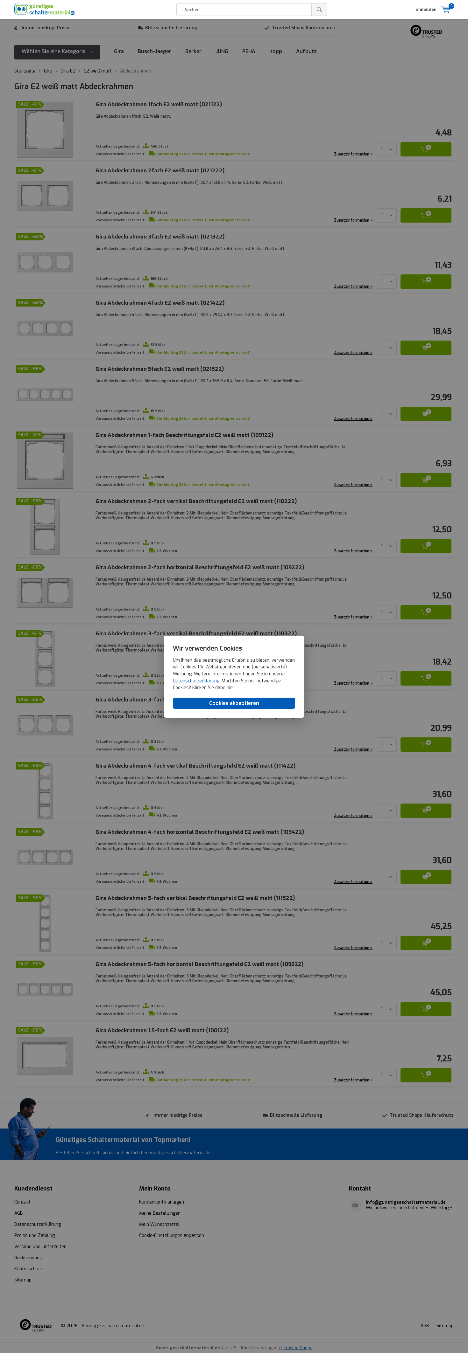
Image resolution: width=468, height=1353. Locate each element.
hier (231, 688)
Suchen (319, 9)
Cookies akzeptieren (234, 703)
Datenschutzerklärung (196, 681)
